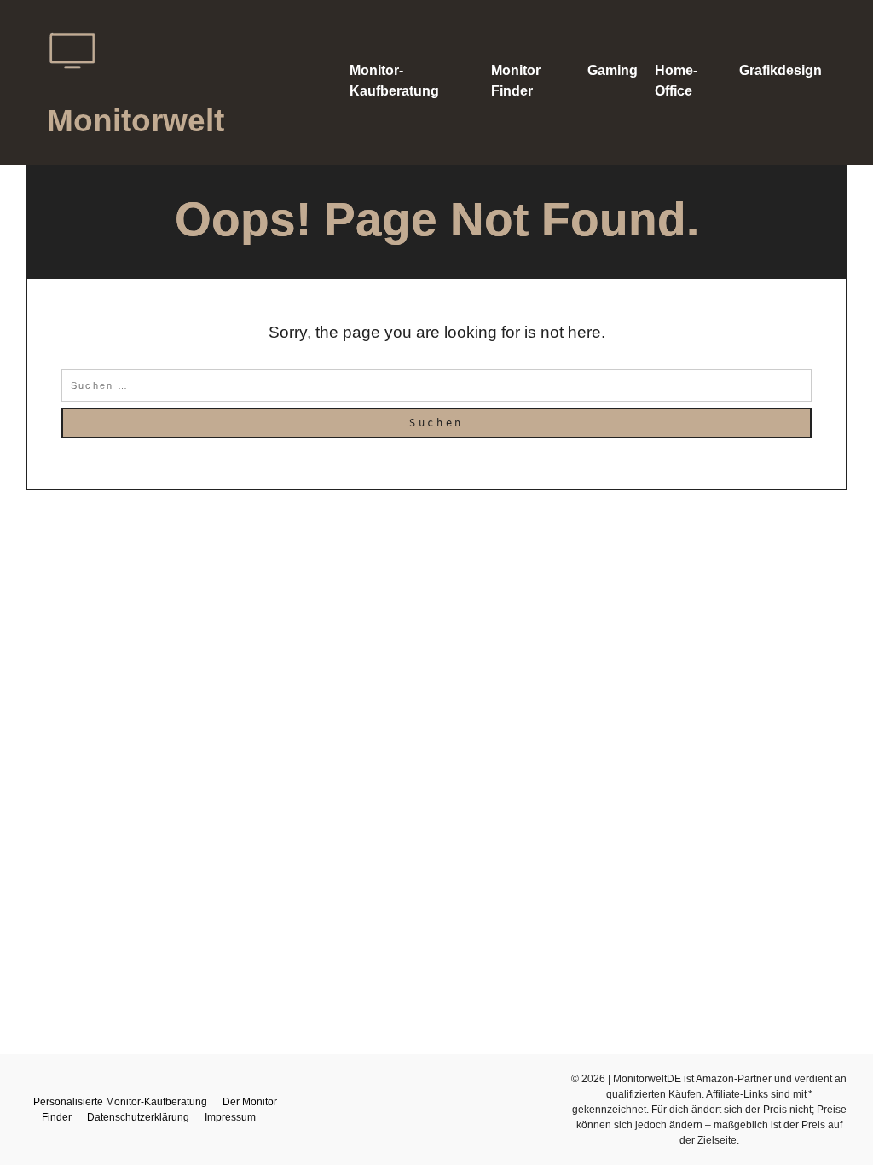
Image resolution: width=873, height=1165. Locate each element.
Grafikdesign (780, 70)
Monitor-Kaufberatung (394, 80)
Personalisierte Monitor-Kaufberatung (120, 1102)
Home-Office (676, 80)
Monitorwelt (135, 120)
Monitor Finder (516, 80)
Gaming (612, 70)
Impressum (230, 1117)
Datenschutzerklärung (138, 1117)
